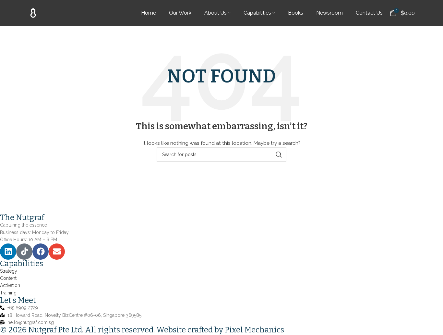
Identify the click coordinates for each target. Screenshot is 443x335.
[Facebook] (40, 251)
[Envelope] (57, 251)
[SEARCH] (278, 154)
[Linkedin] (8, 251)
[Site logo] (33, 12)
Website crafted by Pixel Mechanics (220, 329)
